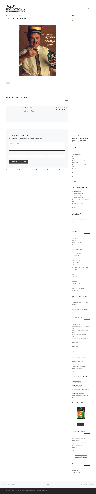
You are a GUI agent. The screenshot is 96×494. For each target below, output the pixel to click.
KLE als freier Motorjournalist (78, 304)
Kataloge (74, 179)
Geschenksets (76, 260)
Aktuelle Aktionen (77, 236)
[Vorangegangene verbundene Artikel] (63, 102)
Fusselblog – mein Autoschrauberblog (80, 302)
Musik (73, 274)
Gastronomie (76, 255)
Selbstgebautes (76, 283)
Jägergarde (74, 450)
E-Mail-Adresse (35, 156)
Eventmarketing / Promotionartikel (77, 250)
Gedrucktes (75, 258)
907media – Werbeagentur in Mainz (80, 309)
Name (12, 156)
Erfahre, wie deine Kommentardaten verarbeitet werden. (47, 170)
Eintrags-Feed (75, 470)
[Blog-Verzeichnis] (84, 456)
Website (51, 156)
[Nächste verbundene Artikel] (66, 102)
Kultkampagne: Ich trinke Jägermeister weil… (80, 157)
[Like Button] (8, 83)
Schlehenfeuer (76, 279)
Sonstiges (75, 286)
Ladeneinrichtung (77, 272)
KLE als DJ (74, 307)
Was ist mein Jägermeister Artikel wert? (79, 165)
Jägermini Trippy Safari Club (78, 364)
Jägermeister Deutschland (78, 436)
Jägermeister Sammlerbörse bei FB (80, 443)
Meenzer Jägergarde (77, 311)
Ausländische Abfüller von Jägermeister (78, 175)
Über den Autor (75, 152)
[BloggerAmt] (84, 457)
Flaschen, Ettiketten (78, 253)
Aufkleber (75, 244)
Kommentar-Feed (76, 472)
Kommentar (14, 143)
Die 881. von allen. (28, 111)
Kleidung (74, 269)
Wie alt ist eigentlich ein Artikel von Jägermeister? (80, 161)
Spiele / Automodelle (78, 288)
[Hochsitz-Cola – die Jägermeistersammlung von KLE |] (15, 7)
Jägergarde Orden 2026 (77, 361)
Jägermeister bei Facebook (78, 438)
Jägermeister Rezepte (77, 445)
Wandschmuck (76, 290)
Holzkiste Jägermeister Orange (79, 366)
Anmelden (74, 468)
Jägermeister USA (76, 440)
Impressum (74, 181)
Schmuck (74, 281)
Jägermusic (74, 447)
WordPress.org (75, 475)
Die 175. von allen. (59, 109)
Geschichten (75, 262)
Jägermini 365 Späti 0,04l (77, 368)
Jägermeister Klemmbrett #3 (78, 371)
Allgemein (75, 238)
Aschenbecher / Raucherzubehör (77, 241)
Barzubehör (75, 247)
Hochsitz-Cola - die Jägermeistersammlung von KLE (22, 490)
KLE (9, 22)
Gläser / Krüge (76, 265)
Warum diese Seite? (76, 154)
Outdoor (74, 276)
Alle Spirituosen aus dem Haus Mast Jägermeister (80, 171)
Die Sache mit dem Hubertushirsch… (80, 168)
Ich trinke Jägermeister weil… (80, 267)
